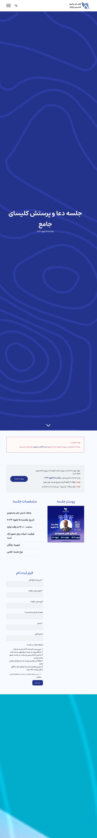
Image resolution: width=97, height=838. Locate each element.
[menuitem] (14, 5)
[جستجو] (14, 5)
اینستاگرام (43, 446)
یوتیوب (35, 446)
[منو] (9, 5)
